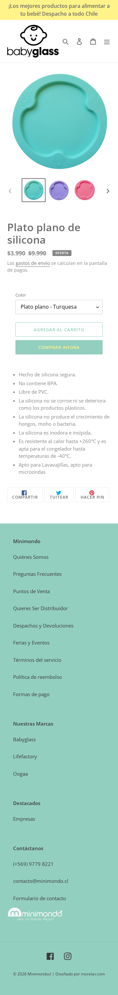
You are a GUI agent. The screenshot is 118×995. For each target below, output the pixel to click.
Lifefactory (25, 756)
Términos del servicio (37, 660)
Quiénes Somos (31, 557)
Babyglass (24, 739)
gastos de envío (33, 263)
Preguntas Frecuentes (37, 574)
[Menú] (107, 41)
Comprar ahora (59, 347)
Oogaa (20, 773)
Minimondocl (39, 974)
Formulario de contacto (39, 898)
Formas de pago (31, 694)
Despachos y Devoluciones (43, 625)
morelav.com (93, 974)
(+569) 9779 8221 (33, 864)
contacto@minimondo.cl (40, 881)
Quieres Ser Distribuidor (40, 608)
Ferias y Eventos (31, 642)
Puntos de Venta (31, 591)
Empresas (24, 818)
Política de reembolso (37, 677)
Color (20, 295)
